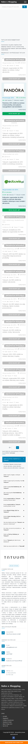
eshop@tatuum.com (11, 647)
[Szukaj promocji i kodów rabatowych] (24, 6)
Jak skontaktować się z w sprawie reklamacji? (13, 523)
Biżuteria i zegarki (19, 100)
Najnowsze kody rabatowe (14, 742)
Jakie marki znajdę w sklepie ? (12, 475)
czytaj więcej (22, 74)
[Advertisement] (14, 23)
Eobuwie (11, 194)
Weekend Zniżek (7, 722)
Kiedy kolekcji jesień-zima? (12, 505)
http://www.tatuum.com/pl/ (13, 634)
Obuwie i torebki (20, 194)
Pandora (9, 100)
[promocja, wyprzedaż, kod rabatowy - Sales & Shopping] (9, 1)
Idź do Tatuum (14, 565)
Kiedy (11, 511)
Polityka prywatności (8, 720)
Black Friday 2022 (7, 724)
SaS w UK (5, 726)
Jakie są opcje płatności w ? (14, 546)
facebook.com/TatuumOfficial (14, 660)
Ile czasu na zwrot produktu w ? (12, 529)
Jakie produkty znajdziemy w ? (12, 459)
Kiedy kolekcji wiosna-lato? (12, 499)
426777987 (9, 654)
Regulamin (5, 718)
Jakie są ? (11, 535)
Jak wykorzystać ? (13, 493)
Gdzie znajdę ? (12, 487)
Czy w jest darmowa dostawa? (12, 541)
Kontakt (5, 716)
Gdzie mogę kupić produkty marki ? (13, 481)
